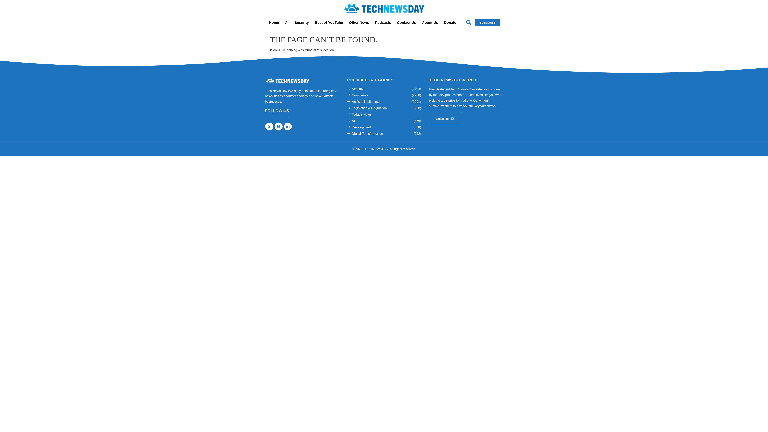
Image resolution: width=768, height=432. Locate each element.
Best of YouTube (329, 23)
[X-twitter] (269, 126)
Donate (450, 23)
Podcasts (383, 23)
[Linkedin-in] (288, 126)
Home (274, 23)
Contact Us (406, 23)
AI (287, 23)
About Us (430, 23)
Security (302, 23)
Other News (359, 23)
